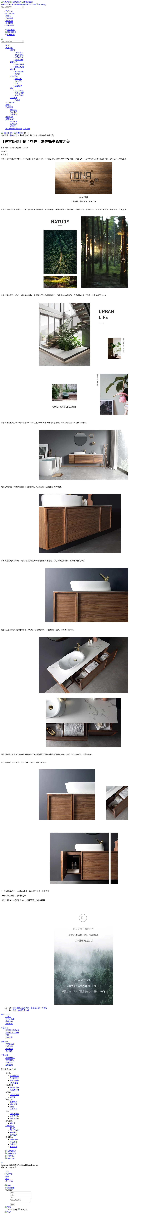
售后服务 (9, 1051)
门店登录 (32, 5)
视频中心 (9, 1021)
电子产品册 (10, 1019)
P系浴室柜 (19, 60)
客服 (7, 1176)
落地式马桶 (19, 67)
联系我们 (13, 126)
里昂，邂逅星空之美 (21, 1010)
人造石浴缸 (19, 93)
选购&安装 (9, 1044)
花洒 (16, 83)
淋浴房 (12, 69)
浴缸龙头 (18, 81)
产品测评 (9, 1046)
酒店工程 (13, 112)
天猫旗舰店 (16, 2)
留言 (7, 1179)
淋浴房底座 (19, 72)
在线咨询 (9, 1065)
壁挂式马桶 (19, 64)
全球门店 (9, 1062)
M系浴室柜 (19, 57)
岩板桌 (17, 100)
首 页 (7, 45)
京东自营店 (28, 2)
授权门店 (6, 2)
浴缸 (12, 88)
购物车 (42, 5)
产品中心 (9, 11)
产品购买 (4, 1055)
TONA (8, 1017)
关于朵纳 (9, 1181)
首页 (7, 1172)
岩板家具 (13, 98)
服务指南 (9, 23)
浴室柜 (12, 50)
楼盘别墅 (13, 110)
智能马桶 (13, 62)
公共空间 (13, 114)
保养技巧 (9, 1049)
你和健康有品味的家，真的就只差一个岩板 (30, 1008)
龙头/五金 (14, 76)
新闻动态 (13, 124)
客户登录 (15, 5)
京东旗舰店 (10, 1060)
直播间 (8, 16)
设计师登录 (23, 5)
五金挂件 (18, 86)
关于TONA (5, 1014)
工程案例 (9, 18)
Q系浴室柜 (19, 55)
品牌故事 (13, 121)
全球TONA (9, 25)
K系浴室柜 (19, 52)
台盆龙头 (18, 79)
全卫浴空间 (10, 14)
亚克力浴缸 (19, 91)
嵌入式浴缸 (19, 95)
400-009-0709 (6, 5)
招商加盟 (9, 21)
